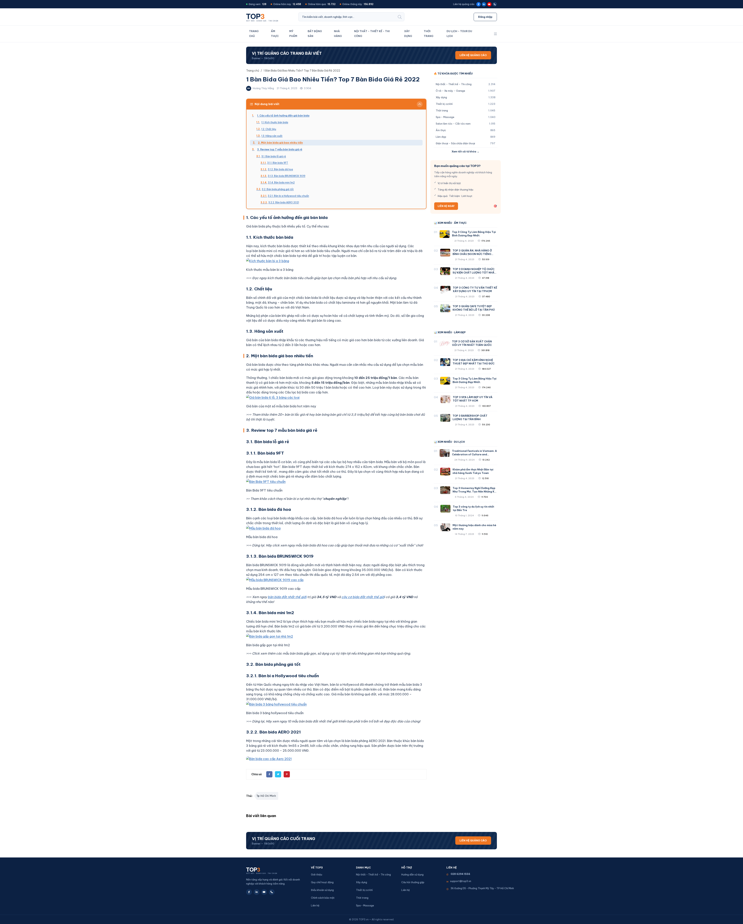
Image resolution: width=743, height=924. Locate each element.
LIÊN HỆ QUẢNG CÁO (473, 55)
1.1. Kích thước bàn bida (274, 122)
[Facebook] (478, 4)
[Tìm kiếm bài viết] (399, 17)
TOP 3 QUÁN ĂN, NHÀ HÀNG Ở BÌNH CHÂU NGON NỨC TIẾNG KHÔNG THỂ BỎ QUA (472, 254)
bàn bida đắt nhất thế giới (287, 597)
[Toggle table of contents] (420, 104)
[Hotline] (495, 4)
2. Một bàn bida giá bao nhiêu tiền (280, 142)
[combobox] (347, 17)
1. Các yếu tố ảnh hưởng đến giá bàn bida (283, 115)
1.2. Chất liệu (268, 129)
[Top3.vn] (263, 16)
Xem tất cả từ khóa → (465, 151)
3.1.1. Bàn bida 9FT (277, 162)
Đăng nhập (485, 17)
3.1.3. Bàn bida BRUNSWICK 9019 (286, 175)
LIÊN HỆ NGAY (446, 206)
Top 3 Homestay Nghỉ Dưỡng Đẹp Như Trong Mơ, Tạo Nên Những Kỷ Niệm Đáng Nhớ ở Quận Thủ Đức (474, 491)
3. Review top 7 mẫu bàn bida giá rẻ (279, 149)
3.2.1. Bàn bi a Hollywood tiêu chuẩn (288, 195)
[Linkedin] (484, 4)
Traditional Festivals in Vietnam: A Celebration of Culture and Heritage (474, 454)
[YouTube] (489, 4)
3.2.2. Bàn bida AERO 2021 (283, 202)
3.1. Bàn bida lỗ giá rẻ (273, 156)
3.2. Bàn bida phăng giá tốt (278, 189)
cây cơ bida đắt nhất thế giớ (363, 597)
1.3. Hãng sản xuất (271, 135)
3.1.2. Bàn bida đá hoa (280, 169)
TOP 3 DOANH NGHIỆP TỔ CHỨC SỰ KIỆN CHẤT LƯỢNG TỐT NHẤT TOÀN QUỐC (474, 273)
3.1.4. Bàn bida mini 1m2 (281, 182)
